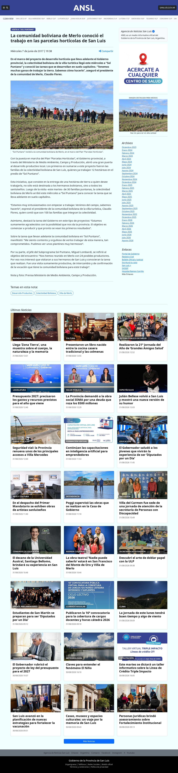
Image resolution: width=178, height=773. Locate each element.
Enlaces (74, 752)
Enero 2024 (127, 150)
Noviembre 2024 (129, 179)
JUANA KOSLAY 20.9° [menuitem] (78, 18)
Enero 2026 (127, 220)
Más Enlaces (127, 274)
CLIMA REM (8, 18)
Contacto (95, 752)
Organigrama (70, 764)
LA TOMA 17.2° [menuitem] (124, 18)
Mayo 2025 (127, 196)
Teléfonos (82, 764)
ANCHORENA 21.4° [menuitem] (110, 18)
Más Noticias (89, 741)
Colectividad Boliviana (46, 293)
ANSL (83, 7)
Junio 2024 (126, 164)
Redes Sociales (94, 764)
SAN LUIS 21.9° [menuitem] (21, 18)
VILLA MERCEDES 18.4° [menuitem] (36, 18)
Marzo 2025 (127, 191)
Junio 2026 (126, 234)
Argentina (84, 752)
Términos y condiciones (79, 767)
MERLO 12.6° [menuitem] (51, 18)
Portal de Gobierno (130, 253)
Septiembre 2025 (129, 208)
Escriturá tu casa (129, 262)
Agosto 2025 (127, 205)
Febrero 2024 (128, 153)
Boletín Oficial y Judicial (132, 259)
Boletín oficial (107, 764)
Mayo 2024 (127, 161)
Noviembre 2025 (129, 214)
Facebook (106, 752)
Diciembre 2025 (129, 217)
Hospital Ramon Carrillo (133, 271)
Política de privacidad (99, 767)
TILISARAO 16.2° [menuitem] (152, 18)
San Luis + (126, 265)
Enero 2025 (127, 185)
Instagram (117, 752)
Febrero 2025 (128, 188)
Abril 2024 (126, 159)
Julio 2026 (126, 237)
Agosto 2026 (127, 240)
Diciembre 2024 (129, 182)
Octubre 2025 (128, 211)
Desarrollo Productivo (22, 293)
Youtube (131, 752)
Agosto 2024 (127, 170)
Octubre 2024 (128, 176)
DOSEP (125, 268)
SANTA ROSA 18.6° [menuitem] (137, 18)
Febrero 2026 (128, 223)
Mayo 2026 (127, 231)
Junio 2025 (126, 199)
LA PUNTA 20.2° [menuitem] (63, 18)
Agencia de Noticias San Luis (57, 752)
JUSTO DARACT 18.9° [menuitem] (94, 18)
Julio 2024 (126, 167)
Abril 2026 (126, 229)
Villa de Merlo (65, 293)
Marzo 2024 (127, 156)
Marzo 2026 (127, 226)
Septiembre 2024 (129, 173)
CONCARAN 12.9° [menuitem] (166, 18)
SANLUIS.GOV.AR (167, 7)
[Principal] (5, 7)
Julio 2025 (126, 202)
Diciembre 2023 (129, 147)
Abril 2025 (126, 194)
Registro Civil (128, 256)
